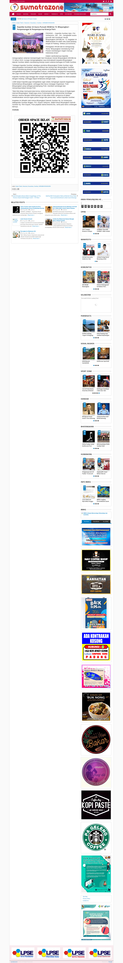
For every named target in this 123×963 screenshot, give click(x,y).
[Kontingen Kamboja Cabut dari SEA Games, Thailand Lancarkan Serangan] (103, 381)
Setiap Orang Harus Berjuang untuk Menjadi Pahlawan (88, 258)
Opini (61, 14)
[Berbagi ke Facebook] (18, 189)
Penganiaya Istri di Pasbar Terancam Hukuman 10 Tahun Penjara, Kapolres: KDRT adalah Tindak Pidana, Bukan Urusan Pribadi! (88, 472)
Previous (110, 224)
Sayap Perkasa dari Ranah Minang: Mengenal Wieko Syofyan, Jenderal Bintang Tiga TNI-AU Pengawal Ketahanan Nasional (103, 417)
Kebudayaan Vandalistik (86, 362)
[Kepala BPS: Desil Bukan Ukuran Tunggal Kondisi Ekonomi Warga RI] (103, 464)
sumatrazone (14, 962)
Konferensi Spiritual (103, 361)
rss (111, 1)
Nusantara (31, 186)
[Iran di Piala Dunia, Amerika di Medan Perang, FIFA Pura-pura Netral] (88, 381)
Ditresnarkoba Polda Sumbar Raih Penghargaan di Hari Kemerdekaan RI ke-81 (103, 445)
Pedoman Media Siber (80, 14)
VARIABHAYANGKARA (45, 186)
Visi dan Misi (68, 14)
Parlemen (33, 14)
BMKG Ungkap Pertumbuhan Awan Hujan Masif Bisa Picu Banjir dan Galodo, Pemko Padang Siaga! (103, 500)
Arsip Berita (96, 521)
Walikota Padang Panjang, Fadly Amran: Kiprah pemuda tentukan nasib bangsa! (102, 258)
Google (110, 962)
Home (13, 14)
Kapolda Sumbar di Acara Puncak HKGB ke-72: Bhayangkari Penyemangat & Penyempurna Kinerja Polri (43, 28)
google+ (108, 1)
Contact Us (86, 900)
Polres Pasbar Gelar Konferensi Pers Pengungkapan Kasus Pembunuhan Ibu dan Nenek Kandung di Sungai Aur (48, 18)
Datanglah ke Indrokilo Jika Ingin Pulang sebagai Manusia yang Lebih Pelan (88, 334)
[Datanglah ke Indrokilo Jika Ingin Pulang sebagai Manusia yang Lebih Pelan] (88, 325)
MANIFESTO (86, 239)
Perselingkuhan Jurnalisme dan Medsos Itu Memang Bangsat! (88, 230)
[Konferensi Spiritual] (103, 353)
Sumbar (36, 186)
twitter (103, 1)
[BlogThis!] (15, 189)
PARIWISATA (86, 316)
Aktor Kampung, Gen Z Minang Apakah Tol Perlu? (103, 230)
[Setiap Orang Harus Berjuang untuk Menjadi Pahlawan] (88, 249)
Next (82, 224)
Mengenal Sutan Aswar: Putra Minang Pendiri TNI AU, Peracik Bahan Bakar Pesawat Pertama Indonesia (88, 417)
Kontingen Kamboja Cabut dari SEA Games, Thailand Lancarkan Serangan (103, 389)
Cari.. (110, 14)
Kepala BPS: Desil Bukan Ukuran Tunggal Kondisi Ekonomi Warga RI (102, 472)
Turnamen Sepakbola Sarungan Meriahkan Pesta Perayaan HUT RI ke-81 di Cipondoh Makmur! (88, 285)
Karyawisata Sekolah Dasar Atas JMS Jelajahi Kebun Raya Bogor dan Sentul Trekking (103, 334)
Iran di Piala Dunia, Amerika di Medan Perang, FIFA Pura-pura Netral (88, 389)
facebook (106, 1)
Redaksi (19, 14)
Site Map (85, 896)
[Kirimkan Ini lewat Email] (13, 189)
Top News (86, 521)
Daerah (46, 14)
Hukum (40, 14)
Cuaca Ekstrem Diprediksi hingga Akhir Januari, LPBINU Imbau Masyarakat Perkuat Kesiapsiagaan (88, 500)
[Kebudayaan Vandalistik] (88, 353)
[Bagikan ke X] (16, 189)
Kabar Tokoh (19, 186)
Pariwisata (55, 14)
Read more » (31, 215)
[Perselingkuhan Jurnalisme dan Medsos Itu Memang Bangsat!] (88, 221)
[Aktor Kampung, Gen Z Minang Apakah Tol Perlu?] (103, 221)
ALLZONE (105, 521)
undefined (32, 209)
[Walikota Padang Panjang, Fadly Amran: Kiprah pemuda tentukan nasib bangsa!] (103, 249)
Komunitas (86, 267)
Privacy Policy (86, 898)
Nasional (25, 14)
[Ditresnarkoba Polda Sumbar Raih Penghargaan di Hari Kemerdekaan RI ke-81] (103, 436)
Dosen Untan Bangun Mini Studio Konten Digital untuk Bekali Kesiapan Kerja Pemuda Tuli (103, 285)
